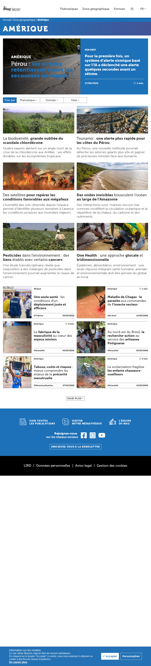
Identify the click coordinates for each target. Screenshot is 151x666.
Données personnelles (53, 466)
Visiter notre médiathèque (87, 422)
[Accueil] (12, 9)
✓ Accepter (110, 656)
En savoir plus (18, 662)
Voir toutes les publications (42, 422)
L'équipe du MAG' (125, 422)
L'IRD (27, 466)
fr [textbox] (142, 9)
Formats (119, 9)
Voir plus (74, 398)
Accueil (7, 19)
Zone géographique (95, 9)
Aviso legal (83, 466)
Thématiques (69, 9)
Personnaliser (131, 656)
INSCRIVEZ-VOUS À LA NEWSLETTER (75, 446)
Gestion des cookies (112, 466)
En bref (91, 49)
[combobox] (143, 9)
